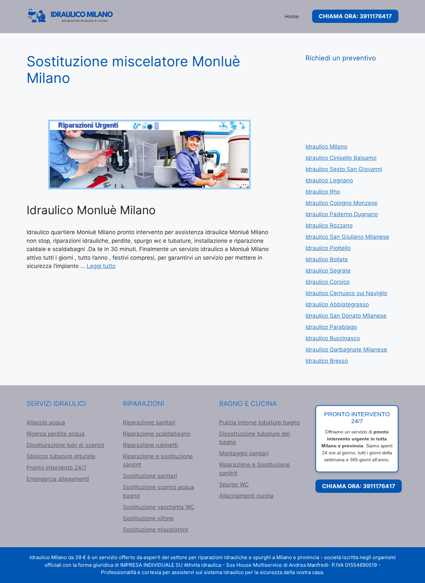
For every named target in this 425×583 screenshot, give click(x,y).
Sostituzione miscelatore (155, 529)
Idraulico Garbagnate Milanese (346, 349)
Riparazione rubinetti (150, 445)
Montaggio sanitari (244, 453)
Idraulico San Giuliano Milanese (347, 236)
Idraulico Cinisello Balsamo (341, 158)
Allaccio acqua (46, 422)
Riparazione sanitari (149, 422)
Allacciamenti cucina (246, 495)
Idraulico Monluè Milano (91, 210)
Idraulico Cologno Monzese (341, 203)
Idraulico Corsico (327, 282)
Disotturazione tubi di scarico (65, 445)
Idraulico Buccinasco (332, 338)
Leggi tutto (101, 266)
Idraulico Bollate (326, 259)
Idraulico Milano (326, 146)
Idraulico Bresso (326, 360)
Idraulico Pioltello (328, 248)
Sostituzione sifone (148, 518)
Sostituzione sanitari (150, 476)
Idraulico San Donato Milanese (345, 315)
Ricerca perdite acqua (56, 433)
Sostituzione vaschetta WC (158, 507)
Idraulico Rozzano (329, 225)
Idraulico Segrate (328, 270)
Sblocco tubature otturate (61, 456)
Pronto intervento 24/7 (57, 467)
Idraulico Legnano (329, 180)
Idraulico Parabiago (331, 327)
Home (292, 16)
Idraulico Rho (322, 191)
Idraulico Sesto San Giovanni (343, 169)
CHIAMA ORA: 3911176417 (355, 16)
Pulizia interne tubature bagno (259, 422)
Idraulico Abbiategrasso (337, 304)
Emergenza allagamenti (58, 479)
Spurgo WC (234, 484)
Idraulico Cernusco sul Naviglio (346, 293)
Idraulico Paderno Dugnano (341, 214)
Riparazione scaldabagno (156, 433)
